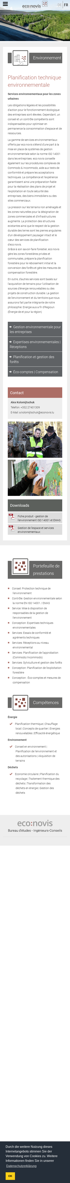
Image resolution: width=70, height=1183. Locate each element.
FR (66, 5)
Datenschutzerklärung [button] (21, 1166)
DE (60, 5)
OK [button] (10, 1176)
